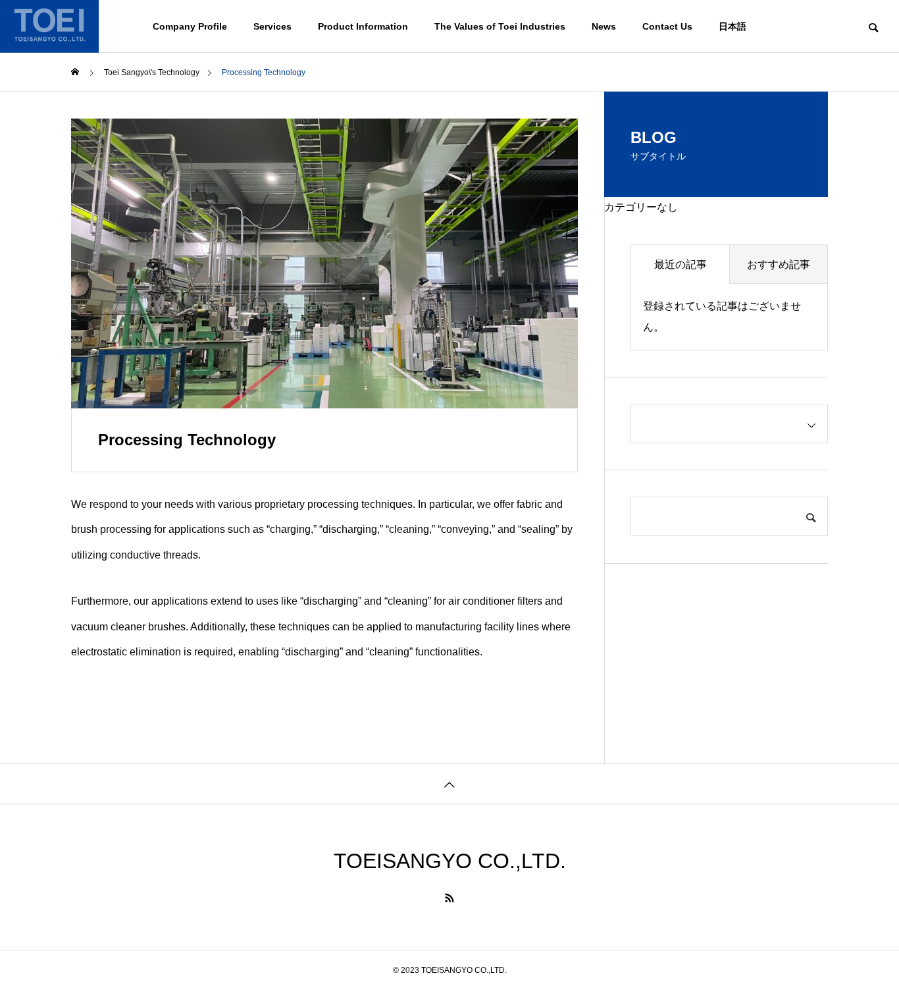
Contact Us (667, 26)
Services (272, 26)
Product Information (363, 26)
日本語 (732, 26)
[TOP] (449, 783)
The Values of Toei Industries (499, 26)
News (604, 26)
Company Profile (190, 26)
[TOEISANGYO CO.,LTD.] (49, 26)
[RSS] (449, 897)
